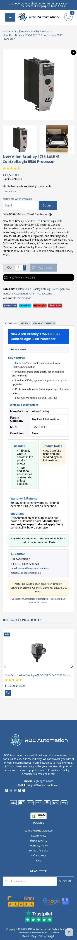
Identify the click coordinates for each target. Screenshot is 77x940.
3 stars (11, 168)
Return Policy (38, 835)
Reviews (25, 323)
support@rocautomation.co (33, 568)
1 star (4, 168)
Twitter (26, 305)
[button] (38, 936)
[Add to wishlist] (8, 693)
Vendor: (8, 298)
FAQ (38, 860)
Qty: (10, 267)
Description (11, 323)
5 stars (19, 168)
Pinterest (56, 305)
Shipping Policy (38, 840)
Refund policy (38, 855)
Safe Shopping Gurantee (39, 830)
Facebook (10, 305)
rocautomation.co (31, 572)
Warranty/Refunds (44, 323)
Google (41, 305)
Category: (9, 289)
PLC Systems (44, 293)
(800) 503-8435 (45, 781)
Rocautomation (22, 298)
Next (71, 666)
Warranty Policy (39, 845)
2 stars (8, 168)
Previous (6, 666)
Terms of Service (38, 850)
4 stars (15, 168)
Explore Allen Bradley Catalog (32, 31)
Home (6, 31)
